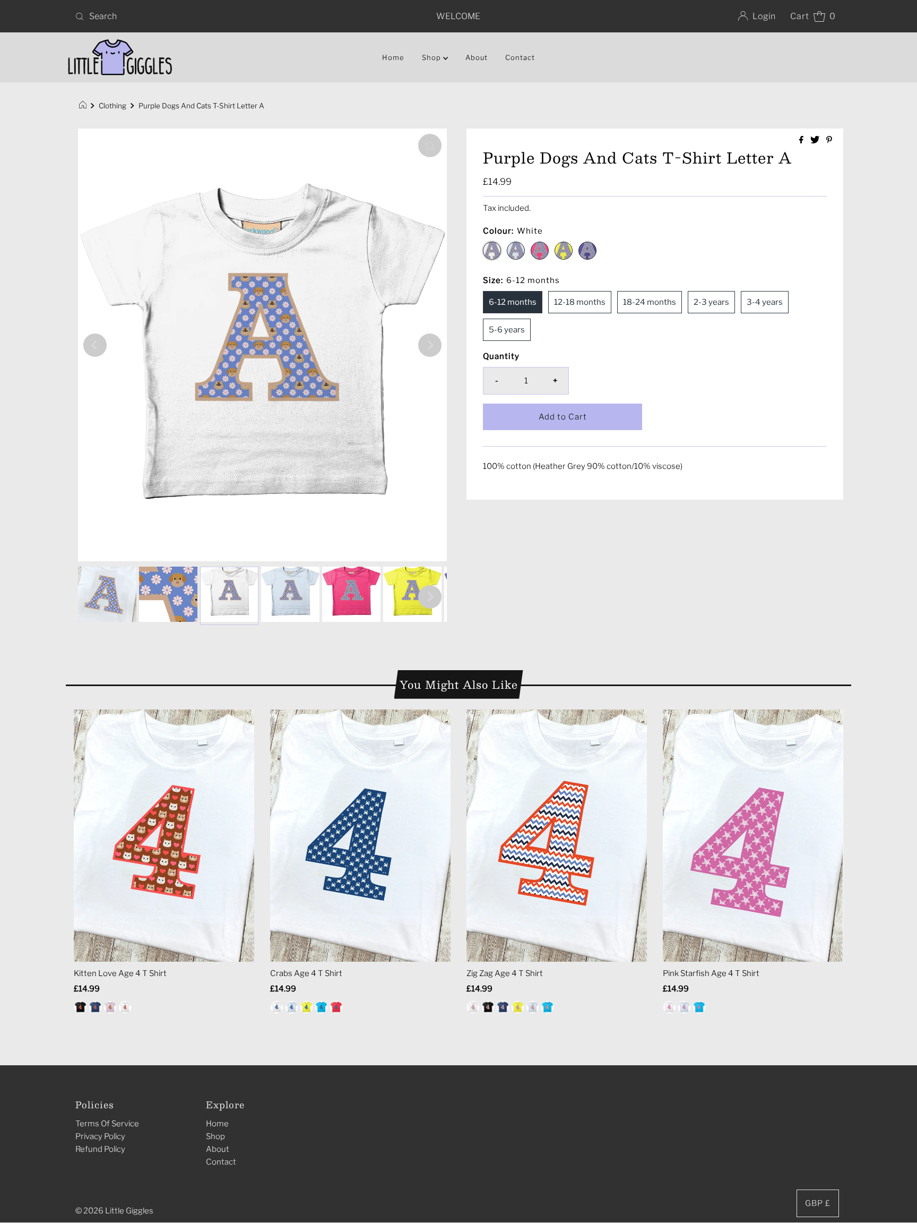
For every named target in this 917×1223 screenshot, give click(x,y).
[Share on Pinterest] (829, 140)
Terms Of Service (107, 1123)
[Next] (430, 345)
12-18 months (579, 302)
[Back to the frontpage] (84, 105)
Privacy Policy (100, 1136)
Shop (215, 1136)
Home (393, 57)
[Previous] (95, 345)
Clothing (112, 105)
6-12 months (513, 302)
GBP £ (818, 1203)
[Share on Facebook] (802, 140)
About (476, 57)
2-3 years (711, 302)
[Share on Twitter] (815, 140)
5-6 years (507, 330)
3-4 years (765, 302)
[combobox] (197, 16)
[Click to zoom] (430, 145)
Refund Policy (100, 1149)
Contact (520, 57)
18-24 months (649, 302)
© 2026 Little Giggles (114, 1211)
